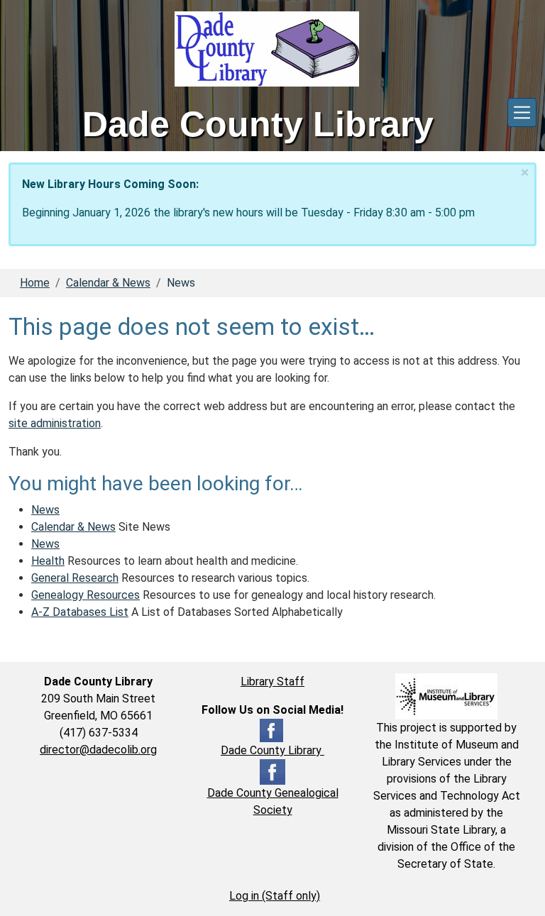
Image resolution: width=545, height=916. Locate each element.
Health (48, 561)
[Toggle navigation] (521, 112)
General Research (75, 578)
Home (35, 282)
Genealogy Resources (85, 595)
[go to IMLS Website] (446, 695)
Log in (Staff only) (274, 896)
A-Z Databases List (79, 612)
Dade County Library (272, 750)
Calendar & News (108, 282)
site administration (55, 423)
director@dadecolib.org (98, 749)
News (45, 510)
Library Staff (272, 681)
